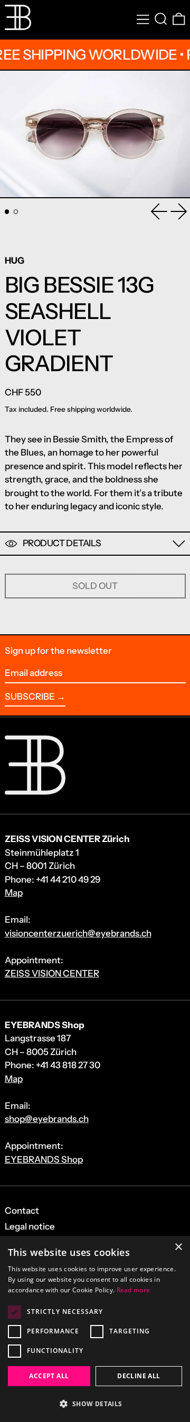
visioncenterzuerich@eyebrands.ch (78, 933)
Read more (133, 1289)
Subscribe (30, 696)
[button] (161, 19)
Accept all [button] (49, 1375)
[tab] (7, 211)
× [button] (178, 1247)
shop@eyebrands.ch (47, 1119)
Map (14, 892)
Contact (22, 1210)
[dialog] (95, 1329)
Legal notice (30, 1226)
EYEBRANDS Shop (44, 1159)
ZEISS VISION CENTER (52, 973)
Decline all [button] (138, 1375)
